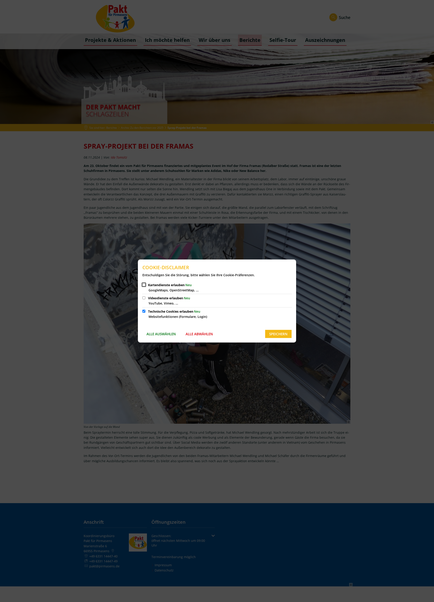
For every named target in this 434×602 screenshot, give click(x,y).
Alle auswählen (161, 334)
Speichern (278, 334)
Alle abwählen (199, 334)
